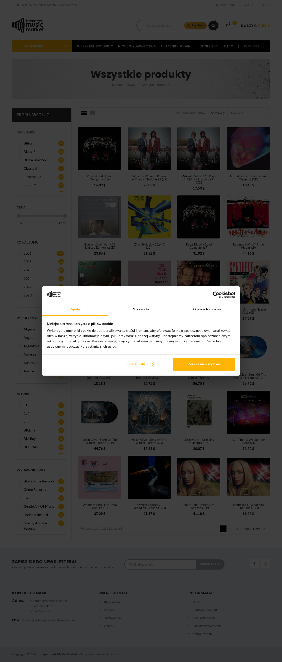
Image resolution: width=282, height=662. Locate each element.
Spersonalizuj (137, 364)
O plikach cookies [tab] (207, 309)
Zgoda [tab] (75, 309)
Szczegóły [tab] (141, 309)
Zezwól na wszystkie (204, 364)
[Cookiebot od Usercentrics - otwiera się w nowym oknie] (216, 294)
